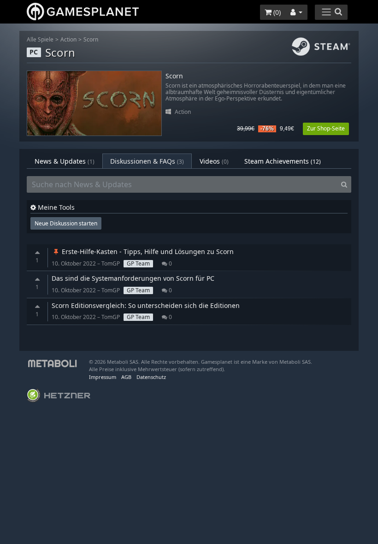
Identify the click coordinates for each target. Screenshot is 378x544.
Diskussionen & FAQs (147, 161)
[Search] (344, 184)
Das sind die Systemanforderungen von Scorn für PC (133, 278)
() (276, 12)
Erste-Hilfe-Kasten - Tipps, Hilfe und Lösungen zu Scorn (147, 251)
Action (68, 39)
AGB (126, 376)
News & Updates (64, 161)
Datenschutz (151, 376)
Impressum (102, 376)
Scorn (90, 39)
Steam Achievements (282, 161)
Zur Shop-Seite (326, 128)
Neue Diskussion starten (66, 223)
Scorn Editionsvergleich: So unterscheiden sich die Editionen (146, 305)
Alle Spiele (40, 39)
